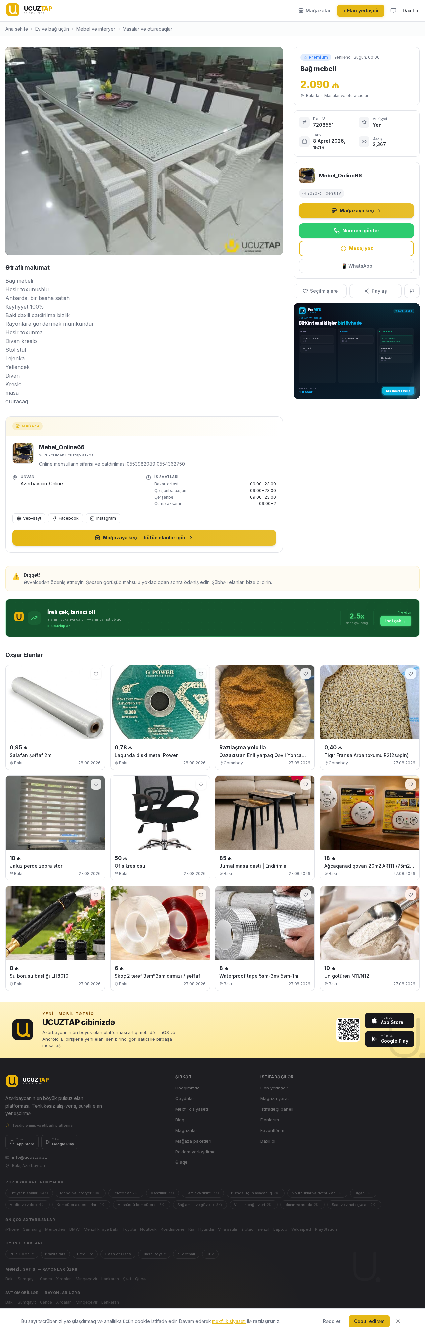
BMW (74, 1229)
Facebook (69, 518)
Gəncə (46, 1278)
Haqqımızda (187, 1087)
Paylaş (379, 291)
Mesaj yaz (361, 248)
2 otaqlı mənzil (255, 1229)
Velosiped (301, 1229)
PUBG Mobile (22, 1254)
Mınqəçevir (86, 1278)
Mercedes (55, 1229)
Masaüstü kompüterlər (141, 1204)
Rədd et (332, 1321)
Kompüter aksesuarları (81, 1204)
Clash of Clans (118, 1254)
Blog (179, 1119)
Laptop (280, 1229)
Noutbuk (148, 1229)
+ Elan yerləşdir (361, 10)
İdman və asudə (302, 1204)
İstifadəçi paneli (276, 1109)
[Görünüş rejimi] (393, 10)
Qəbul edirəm (369, 1321)
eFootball (186, 1254)
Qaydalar (184, 1098)
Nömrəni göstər (360, 230)
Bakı (9, 1278)
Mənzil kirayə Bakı (101, 1229)
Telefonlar (126, 1193)
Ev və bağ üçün (52, 29)
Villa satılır (227, 1229)
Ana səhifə (16, 29)
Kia (191, 1229)
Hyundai (206, 1229)
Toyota (129, 1229)
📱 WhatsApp (356, 266)
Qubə (140, 1278)
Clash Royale (154, 1254)
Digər (363, 1193)
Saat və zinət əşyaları (354, 1204)
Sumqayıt (27, 1278)
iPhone (12, 1229)
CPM (210, 1254)
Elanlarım (269, 1119)
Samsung (32, 1229)
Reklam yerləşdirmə (195, 1151)
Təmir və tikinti (203, 1193)
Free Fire (85, 1254)
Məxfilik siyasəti (191, 1109)
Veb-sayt (32, 518)
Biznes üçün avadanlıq (255, 1193)
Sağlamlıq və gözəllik (200, 1204)
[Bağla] (398, 1321)
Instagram (106, 518)
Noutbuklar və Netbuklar (317, 1193)
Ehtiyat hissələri (29, 1193)
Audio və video (27, 1204)
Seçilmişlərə (324, 291)
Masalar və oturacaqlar (147, 29)
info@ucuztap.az (29, 1157)
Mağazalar (186, 1130)
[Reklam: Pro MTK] (357, 351)
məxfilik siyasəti (229, 1321)
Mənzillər (162, 1193)
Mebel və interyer (95, 29)
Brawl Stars (55, 1254)
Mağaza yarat (274, 1098)
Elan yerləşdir (274, 1087)
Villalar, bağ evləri (253, 1204)
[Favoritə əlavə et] (96, 673)
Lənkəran (110, 1278)
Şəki (127, 1278)
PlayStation (326, 1229)
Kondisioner (172, 1229)
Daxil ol (411, 10)
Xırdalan (64, 1278)
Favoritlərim (272, 1130)
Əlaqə (181, 1162)
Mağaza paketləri (193, 1141)
